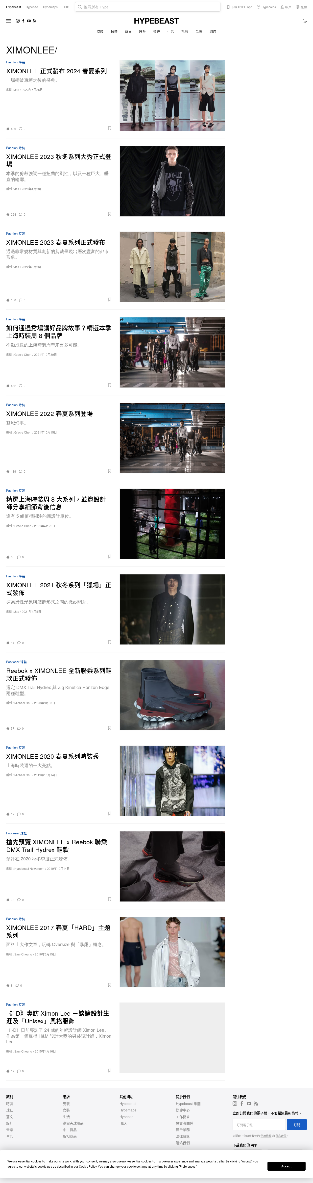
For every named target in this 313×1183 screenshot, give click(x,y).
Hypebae (127, 1116)
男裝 (66, 1103)
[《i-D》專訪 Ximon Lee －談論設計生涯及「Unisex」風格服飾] (172, 1038)
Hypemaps (128, 1109)
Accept (286, 1166)
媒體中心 (183, 1109)
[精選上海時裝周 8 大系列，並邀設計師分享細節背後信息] (172, 524)
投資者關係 (184, 1123)
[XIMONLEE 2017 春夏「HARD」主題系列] (172, 952)
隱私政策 (281, 1136)
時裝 (100, 31)
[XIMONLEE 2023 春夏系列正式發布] (172, 266)
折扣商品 (70, 1136)
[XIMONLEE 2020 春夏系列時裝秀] (172, 781)
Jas (16, 89)
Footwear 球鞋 (16, 662)
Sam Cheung (23, 954)
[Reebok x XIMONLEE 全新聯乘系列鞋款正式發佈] (172, 695)
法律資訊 (183, 1136)
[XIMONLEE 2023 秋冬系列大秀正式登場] (172, 181)
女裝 (66, 1109)
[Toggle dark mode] (305, 21)
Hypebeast (128, 1103)
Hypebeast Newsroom (29, 868)
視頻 (184, 31)
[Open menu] (8, 20)
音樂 (156, 31)
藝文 (128, 31)
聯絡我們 (183, 1142)
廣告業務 (183, 1129)
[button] (70, 128)
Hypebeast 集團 (188, 1103)
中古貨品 (70, 1129)
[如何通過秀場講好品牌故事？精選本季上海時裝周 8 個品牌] (172, 352)
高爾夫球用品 (73, 1123)
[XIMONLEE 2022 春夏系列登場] (172, 438)
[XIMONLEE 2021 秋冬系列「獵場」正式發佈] (172, 609)
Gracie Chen (22, 354)
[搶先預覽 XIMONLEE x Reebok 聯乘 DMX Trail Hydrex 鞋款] (172, 866)
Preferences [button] (187, 1166)
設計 (142, 31)
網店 (213, 31)
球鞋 (114, 31)
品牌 (198, 31)
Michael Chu (22, 703)
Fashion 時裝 (15, 62)
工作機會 (183, 1116)
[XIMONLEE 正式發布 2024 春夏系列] (172, 95)
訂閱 (297, 1124)
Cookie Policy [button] (87, 1166)
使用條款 (266, 1136)
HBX (123, 1123)
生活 (170, 31)
